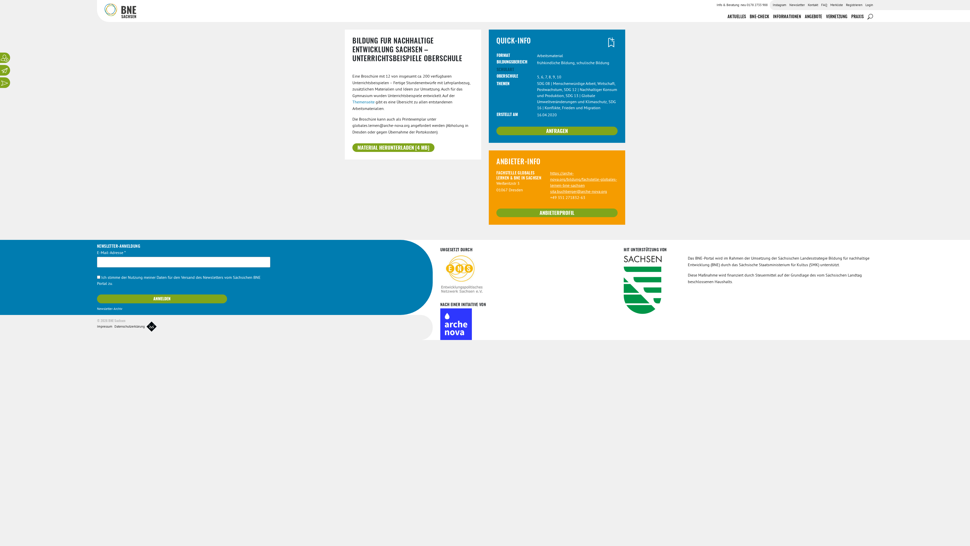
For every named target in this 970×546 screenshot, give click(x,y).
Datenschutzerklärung (129, 327)
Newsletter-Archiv (109, 309)
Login (869, 5)
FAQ (824, 5)
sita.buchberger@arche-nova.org (578, 191)
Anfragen (557, 131)
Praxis (857, 17)
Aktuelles (737, 17)
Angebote (813, 17)
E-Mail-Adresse (111, 253)
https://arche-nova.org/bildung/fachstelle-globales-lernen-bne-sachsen (583, 179)
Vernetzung (836, 17)
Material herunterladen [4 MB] (393, 148)
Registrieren (854, 5)
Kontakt (813, 5)
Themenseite (363, 102)
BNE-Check (759, 17)
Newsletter (797, 5)
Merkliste (836, 5)
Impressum (104, 327)
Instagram (779, 5)
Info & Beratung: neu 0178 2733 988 (742, 5)
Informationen (787, 17)
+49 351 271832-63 (567, 197)
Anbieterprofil (557, 213)
